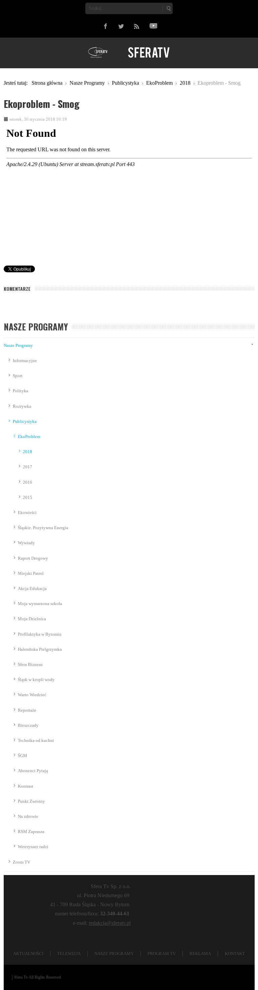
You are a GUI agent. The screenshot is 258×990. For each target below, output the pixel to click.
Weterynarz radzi (33, 846)
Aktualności (28, 953)
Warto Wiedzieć (32, 694)
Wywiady (26, 542)
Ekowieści (27, 512)
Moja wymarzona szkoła (40, 603)
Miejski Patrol (31, 573)
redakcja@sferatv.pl (110, 923)
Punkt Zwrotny (31, 801)
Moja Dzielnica (32, 618)
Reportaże (27, 710)
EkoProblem (29, 436)
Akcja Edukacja (32, 588)
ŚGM (22, 755)
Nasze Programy (18, 345)
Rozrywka (22, 406)
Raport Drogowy (33, 558)
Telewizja (69, 953)
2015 (27, 497)
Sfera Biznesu (30, 664)
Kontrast (25, 786)
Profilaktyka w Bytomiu (39, 634)
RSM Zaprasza (31, 831)
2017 (27, 466)
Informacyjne (25, 360)
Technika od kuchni (36, 740)
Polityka (20, 390)
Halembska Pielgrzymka (40, 649)
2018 (27, 451)
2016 (27, 482)
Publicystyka (25, 421)
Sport (18, 375)
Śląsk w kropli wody (36, 679)
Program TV (161, 953)
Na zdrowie (28, 816)
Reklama (200, 953)
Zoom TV (21, 862)
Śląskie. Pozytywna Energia (43, 527)
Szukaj (168, 8)
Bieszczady (28, 725)
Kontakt (235, 953)
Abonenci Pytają (33, 770)
